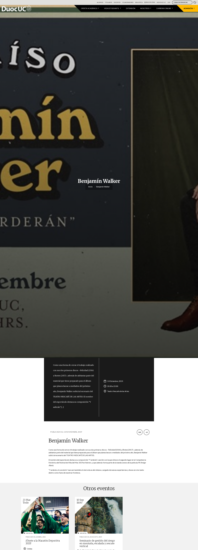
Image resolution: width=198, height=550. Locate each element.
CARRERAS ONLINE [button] (163, 8)
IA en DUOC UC (161, 2)
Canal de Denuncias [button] (181, 2)
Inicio (90, 187)
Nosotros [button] (145, 8)
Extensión (130, 8)
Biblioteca (139, 2)
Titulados (108, 2)
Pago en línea (150, 2)
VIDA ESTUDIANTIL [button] (112, 8)
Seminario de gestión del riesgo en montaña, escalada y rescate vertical (97, 543)
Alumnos (100, 2)
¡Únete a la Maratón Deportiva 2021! (43, 542)
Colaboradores (127, 2)
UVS (169, 2)
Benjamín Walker (103, 187)
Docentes (117, 2)
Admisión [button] (188, 8)
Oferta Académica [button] (89, 8)
